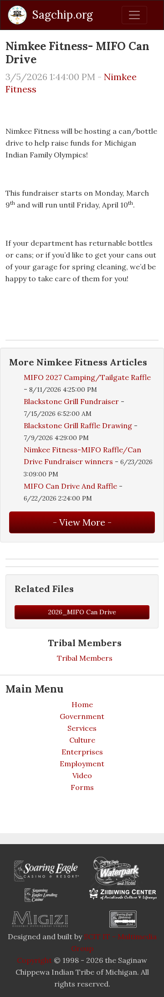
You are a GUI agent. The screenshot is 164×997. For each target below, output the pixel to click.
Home (82, 704)
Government (82, 716)
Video (82, 775)
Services (82, 728)
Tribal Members (85, 658)
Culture (82, 739)
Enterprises (82, 751)
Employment (82, 763)
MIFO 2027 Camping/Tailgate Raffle (87, 377)
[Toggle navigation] (134, 15)
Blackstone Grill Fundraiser (71, 401)
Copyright (34, 960)
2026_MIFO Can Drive (82, 612)
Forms (82, 787)
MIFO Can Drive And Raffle (70, 486)
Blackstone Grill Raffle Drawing (78, 425)
